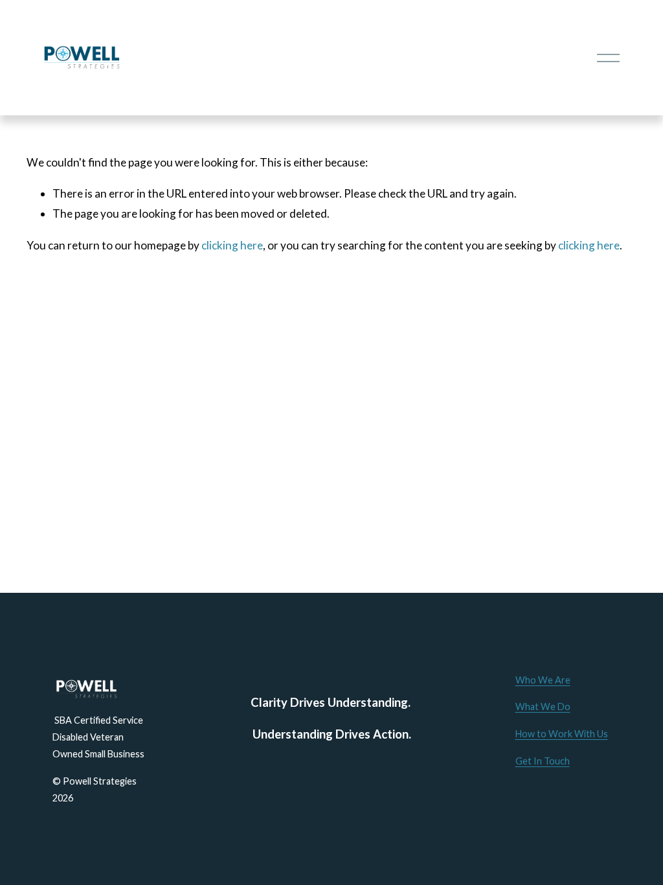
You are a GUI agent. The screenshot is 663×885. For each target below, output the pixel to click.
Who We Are (542, 679)
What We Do (542, 706)
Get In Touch (542, 760)
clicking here (232, 245)
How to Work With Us (561, 733)
